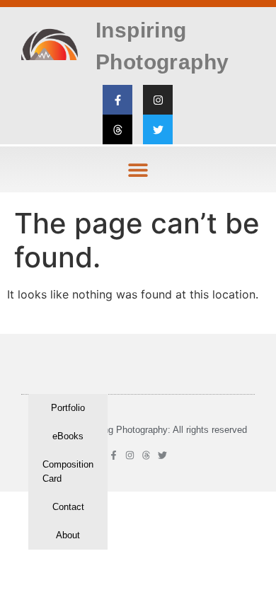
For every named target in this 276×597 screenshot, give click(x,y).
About (68, 535)
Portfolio (68, 407)
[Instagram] (158, 100)
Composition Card (67, 471)
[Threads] (117, 129)
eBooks (68, 436)
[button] (138, 169)
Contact (68, 507)
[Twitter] (158, 129)
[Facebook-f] (117, 100)
